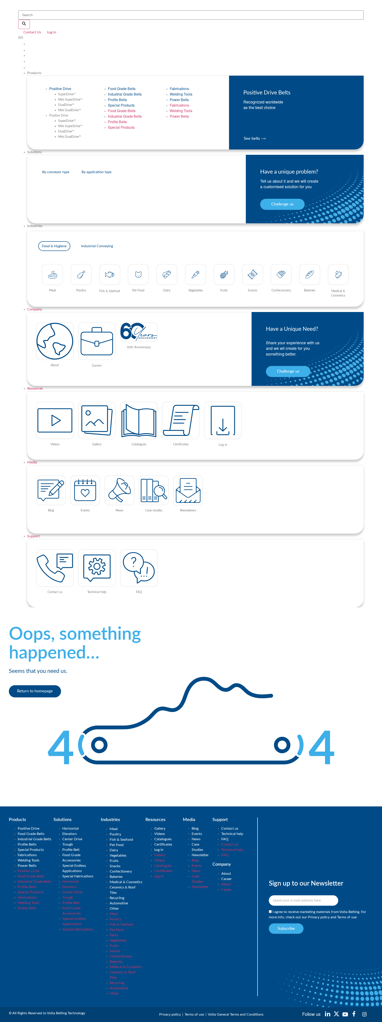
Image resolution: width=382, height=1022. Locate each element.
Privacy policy (319, 917)
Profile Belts (117, 99)
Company (34, 309)
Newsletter (200, 855)
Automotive (119, 903)
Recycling (117, 898)
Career (226, 879)
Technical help (232, 834)
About (226, 873)
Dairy (114, 850)
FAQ (224, 839)
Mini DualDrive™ (69, 110)
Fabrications (179, 88)
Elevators (69, 834)
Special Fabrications (77, 876)
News (196, 839)
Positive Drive (60, 88)
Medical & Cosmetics (126, 882)
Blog (195, 828)
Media (32, 462)
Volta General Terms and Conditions (236, 1014)
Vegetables (118, 855)
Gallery (159, 828)
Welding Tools (181, 94)
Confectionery (121, 871)
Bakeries (116, 876)
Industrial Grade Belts (125, 94)
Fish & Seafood (121, 839)
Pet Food (117, 845)
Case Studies (197, 847)
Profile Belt (71, 850)
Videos (159, 834)
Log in (158, 850)
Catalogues (163, 839)
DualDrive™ (66, 105)
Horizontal (70, 828)
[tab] (54, 246)
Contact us (229, 828)
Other (114, 908)
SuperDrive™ (67, 94)
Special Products (121, 105)
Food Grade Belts (122, 88)
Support (33, 536)
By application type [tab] (96, 172)
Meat (114, 829)
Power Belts (179, 99)
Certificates (163, 844)
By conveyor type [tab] (55, 172)
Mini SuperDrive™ (70, 99)
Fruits (114, 861)
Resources (35, 388)
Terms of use (347, 917)
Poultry (115, 834)
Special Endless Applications (74, 868)
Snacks (115, 866)
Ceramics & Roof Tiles (123, 890)
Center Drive (72, 839)
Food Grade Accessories (71, 857)
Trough (67, 844)
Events (197, 834)
